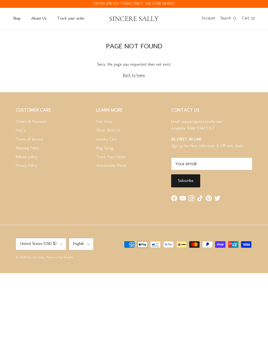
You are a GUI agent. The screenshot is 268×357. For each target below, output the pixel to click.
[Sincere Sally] (134, 18)
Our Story (104, 122)
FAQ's (21, 131)
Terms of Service (29, 139)
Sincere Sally (36, 257)
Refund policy (26, 157)
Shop (16, 18)
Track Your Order (111, 157)
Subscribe (185, 181)
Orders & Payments (31, 122)
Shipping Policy (27, 148)
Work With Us (108, 131)
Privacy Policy (26, 166)
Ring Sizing (104, 148)
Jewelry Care (106, 139)
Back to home (134, 75)
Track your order (71, 18)
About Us (38, 18)
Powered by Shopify (60, 257)
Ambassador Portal (111, 166)
